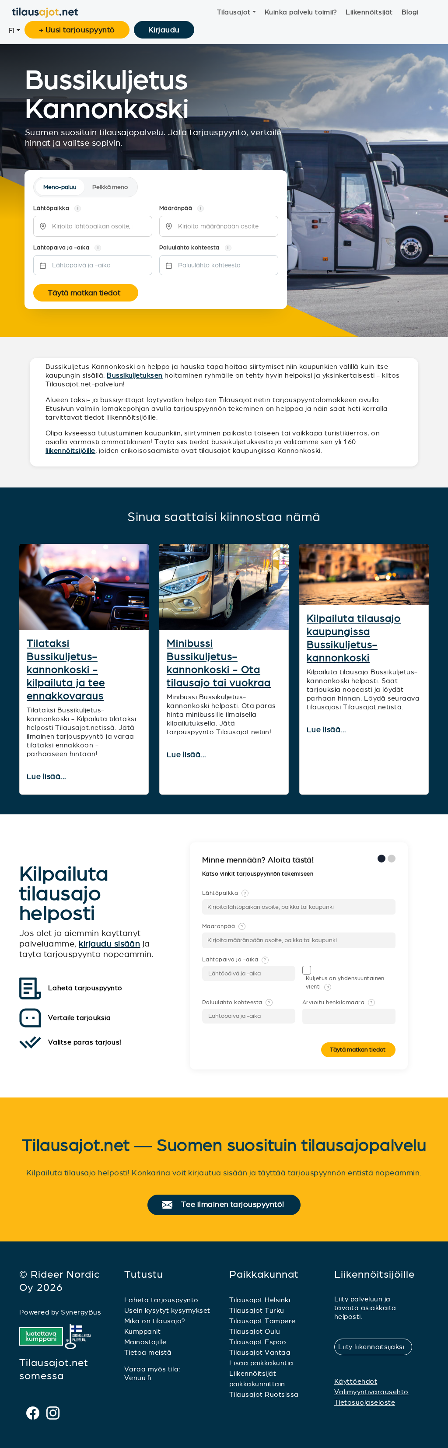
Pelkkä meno (110, 187)
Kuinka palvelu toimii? (301, 12)
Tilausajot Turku (256, 1310)
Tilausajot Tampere (262, 1321)
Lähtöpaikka (224, 893)
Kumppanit (142, 1331)
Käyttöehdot (355, 1381)
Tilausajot (234, 12)
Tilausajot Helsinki (259, 1300)
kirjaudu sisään (109, 943)
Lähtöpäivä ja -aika (234, 960)
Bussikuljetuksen (135, 375)
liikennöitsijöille (70, 450)
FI (12, 30)
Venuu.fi (137, 1377)
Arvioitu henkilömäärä (337, 1002)
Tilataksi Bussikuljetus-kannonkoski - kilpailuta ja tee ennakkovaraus (66, 669)
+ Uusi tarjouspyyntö (77, 29)
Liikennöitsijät (369, 12)
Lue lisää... (47, 776)
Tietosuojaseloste (364, 1402)
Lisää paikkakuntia (261, 1363)
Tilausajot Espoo (258, 1342)
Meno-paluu (60, 187)
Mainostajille (145, 1342)
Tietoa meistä (148, 1352)
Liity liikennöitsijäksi (375, 1346)
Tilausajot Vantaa (259, 1352)
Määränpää (222, 926)
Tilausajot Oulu (254, 1331)
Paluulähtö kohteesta (236, 1002)
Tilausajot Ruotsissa (264, 1394)
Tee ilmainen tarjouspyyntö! (236, 1205)
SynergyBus (81, 1312)
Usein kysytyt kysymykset (167, 1310)
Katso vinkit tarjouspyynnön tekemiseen (258, 874)
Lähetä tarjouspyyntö (161, 1300)
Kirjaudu (164, 29)
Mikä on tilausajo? (155, 1321)
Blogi (410, 12)
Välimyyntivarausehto (371, 1391)
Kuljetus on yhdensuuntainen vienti (345, 982)
